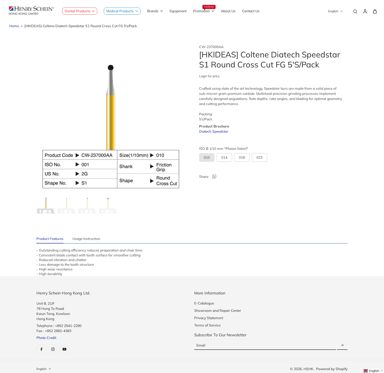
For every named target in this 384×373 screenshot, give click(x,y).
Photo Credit (46, 338)
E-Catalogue (204, 303)
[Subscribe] (342, 345)
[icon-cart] (375, 11)
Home (14, 26)
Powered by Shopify (332, 369)
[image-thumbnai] (45, 204)
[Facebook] (41, 349)
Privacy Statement (208, 318)
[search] (355, 11)
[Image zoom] (110, 119)
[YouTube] (64, 349)
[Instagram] (53, 349)
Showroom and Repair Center (217, 310)
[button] (373, 371)
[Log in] (365, 11)
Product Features (50, 239)
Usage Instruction (86, 239)
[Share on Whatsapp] (214, 176)
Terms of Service (207, 325)
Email (200, 345)
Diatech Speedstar (213, 131)
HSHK (308, 369)
